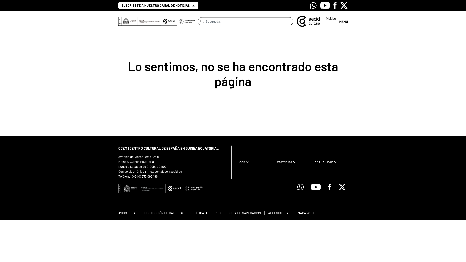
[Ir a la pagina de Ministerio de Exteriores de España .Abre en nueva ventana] (139, 21)
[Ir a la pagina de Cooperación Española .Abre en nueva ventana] (187, 21)
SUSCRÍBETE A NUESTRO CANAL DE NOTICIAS (155, 5)
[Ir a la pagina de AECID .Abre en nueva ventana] (169, 21)
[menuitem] (255, 162)
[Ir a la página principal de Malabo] (316, 21)
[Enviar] (202, 21)
